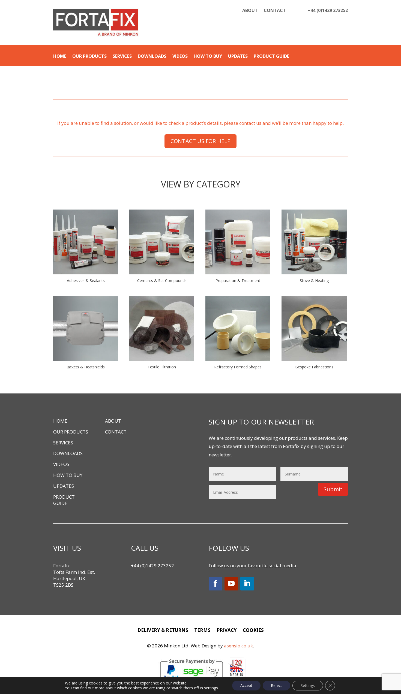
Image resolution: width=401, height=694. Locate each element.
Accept (246, 685)
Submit (333, 489)
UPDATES (238, 56)
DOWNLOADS (152, 56)
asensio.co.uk (238, 646)
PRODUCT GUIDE (271, 56)
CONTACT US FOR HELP (200, 141)
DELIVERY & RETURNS (162, 630)
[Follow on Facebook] (215, 583)
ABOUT (250, 10)
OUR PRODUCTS (89, 56)
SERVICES (122, 56)
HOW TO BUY (208, 56)
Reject (276, 685)
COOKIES (253, 630)
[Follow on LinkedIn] (247, 583)
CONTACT (275, 10)
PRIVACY (227, 630)
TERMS (202, 630)
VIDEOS (180, 56)
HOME (59, 56)
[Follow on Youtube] (231, 583)
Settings (308, 685)
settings (211, 688)
